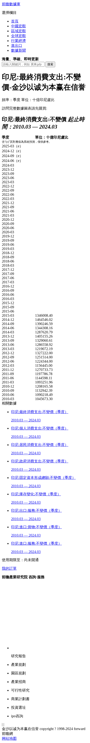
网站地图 (9, 738)
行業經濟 (18, 41)
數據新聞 (18, 50)
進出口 (16, 45)
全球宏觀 (18, 36)
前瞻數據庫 (11, 4)
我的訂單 (9, 568)
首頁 (14, 21)
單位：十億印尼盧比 (37, 100)
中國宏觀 (18, 26)
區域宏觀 (18, 31)
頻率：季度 (11, 100)
